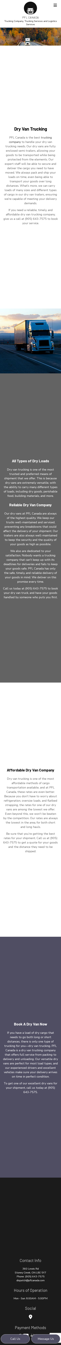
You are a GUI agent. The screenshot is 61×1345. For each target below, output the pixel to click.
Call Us (15, 1339)
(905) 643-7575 (35, 1276)
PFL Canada (30, 17)
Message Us (46, 1339)
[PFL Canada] (30, 8)
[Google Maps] (30, 1317)
